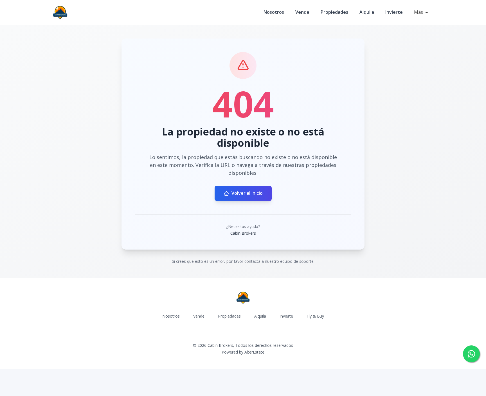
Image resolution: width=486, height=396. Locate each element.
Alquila (366, 12)
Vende (302, 12)
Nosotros (274, 12)
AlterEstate (254, 352)
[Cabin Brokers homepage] (60, 12)
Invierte (394, 12)
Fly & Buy (315, 316)
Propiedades (334, 12)
